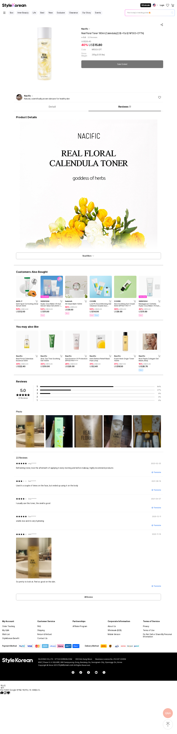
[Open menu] (4, 12)
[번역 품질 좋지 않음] (6, 693)
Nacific (84, 29)
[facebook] (88, 672)
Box (11, 13)
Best (42, 13)
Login (162, 5)
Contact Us (42, 638)
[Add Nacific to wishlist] (159, 97)
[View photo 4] (118, 431)
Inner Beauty (23, 13)
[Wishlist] (167, 5)
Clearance (73, 13)
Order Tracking (8, 626)
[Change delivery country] (155, 5)
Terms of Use (148, 630)
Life (34, 13)
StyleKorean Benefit (10, 638)
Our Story (86, 13)
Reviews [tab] (124, 106)
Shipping (41, 630)
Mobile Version (114, 634)
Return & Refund (44, 634)
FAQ (39, 626)
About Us (112, 626)
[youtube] (96, 672)
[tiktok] (81, 672)
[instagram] (73, 672)
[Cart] (173, 5)
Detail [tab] (52, 106)
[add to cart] (36, 301)
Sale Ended (122, 64)
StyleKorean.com (65, 665)
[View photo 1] (30, 431)
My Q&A (5, 630)
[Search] (172, 12)
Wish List (6, 634)
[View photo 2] (59, 431)
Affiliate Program (80, 626)
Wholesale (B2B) (115, 630)
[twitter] (104, 672)
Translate (157, 472)
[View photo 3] (88, 431)
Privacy (146, 626)
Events (98, 13)
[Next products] (157, 286)
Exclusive (61, 13)
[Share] (161, 24)
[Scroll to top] (168, 725)
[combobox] (147, 13)
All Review (88, 597)
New (51, 13)
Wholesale (145, 5)
